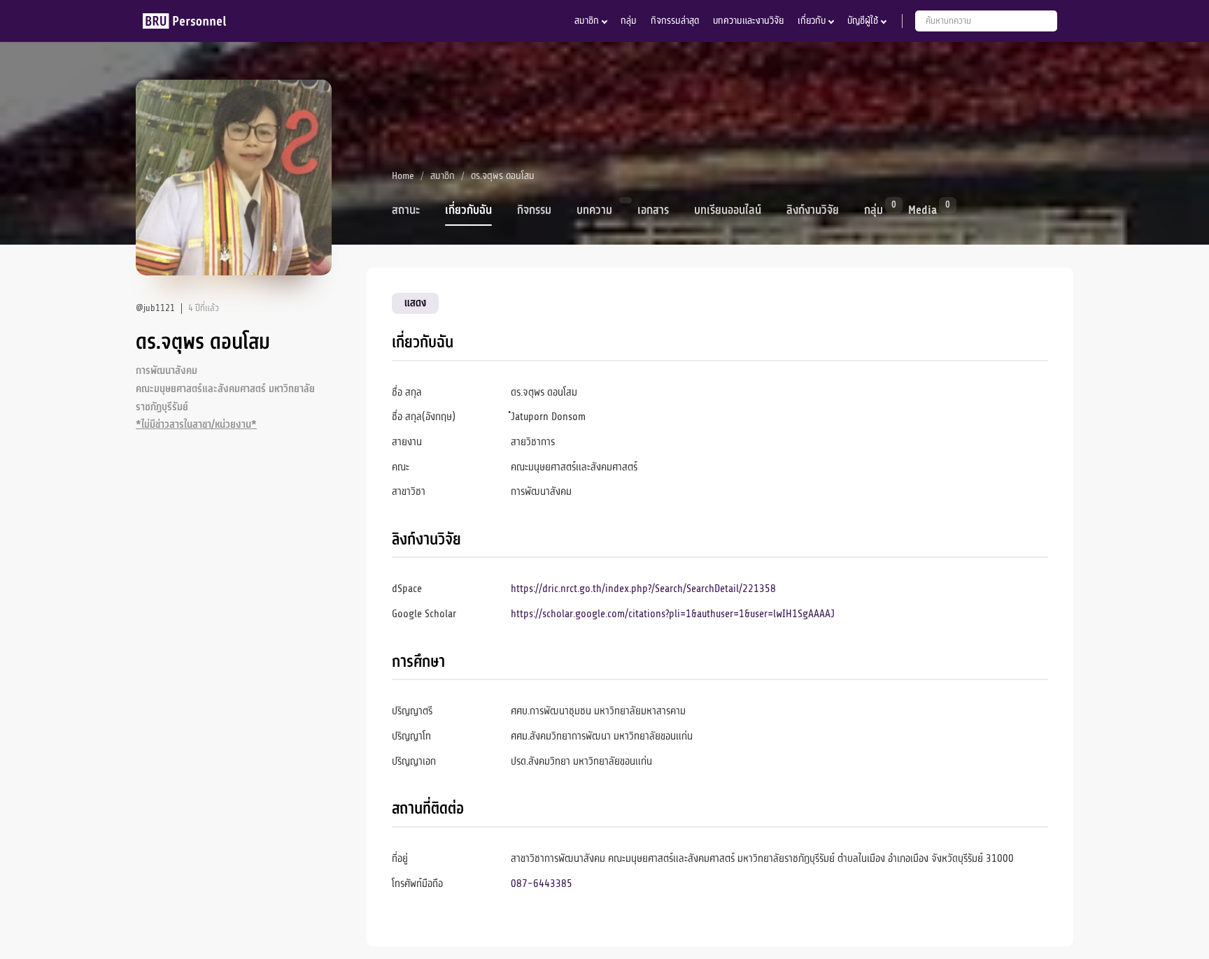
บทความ (594, 210)
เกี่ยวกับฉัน (468, 210)
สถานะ (406, 210)
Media (922, 209)
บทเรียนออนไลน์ (727, 210)
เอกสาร (653, 210)
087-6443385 (541, 883)
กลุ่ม (629, 20)
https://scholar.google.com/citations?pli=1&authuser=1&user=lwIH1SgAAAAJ (673, 613)
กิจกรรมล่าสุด (675, 20)
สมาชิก (586, 20)
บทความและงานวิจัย (748, 20)
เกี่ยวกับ (812, 20)
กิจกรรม (534, 210)
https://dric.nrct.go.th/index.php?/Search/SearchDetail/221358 (643, 588)
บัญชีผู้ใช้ (862, 20)
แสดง (415, 302)
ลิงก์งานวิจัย (812, 210)
